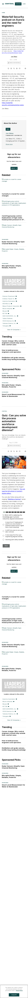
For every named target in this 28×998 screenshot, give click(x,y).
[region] (14, 991)
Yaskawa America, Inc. (9, 323)
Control (4, 411)
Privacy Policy (19, 990)
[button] (3, 4)
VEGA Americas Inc (8, 321)
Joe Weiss (14, 56)
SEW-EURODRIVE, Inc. (9, 316)
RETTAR (4, 313)
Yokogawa (5, 326)
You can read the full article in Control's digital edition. (13, 491)
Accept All (14, 994)
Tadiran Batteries (7, 318)
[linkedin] (11, 68)
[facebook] (8, 68)
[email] (19, 68)
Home (3, 12)
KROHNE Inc (6, 303)
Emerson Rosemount (8, 296)
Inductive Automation (8, 301)
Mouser (4, 311)
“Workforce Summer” (14, 499)
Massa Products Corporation (11, 306)
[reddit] (17, 68)
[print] (25, 68)
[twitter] (14, 68)
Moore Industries (7, 308)
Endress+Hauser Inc (8, 298)
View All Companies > (14, 329)
